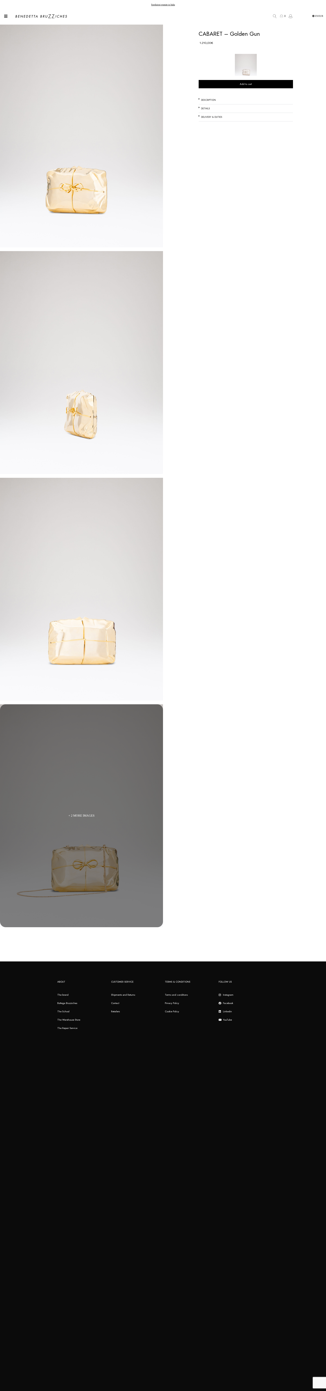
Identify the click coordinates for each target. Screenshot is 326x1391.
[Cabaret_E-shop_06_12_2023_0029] (81, 136)
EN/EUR (318, 16)
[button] (246, 100)
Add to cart (246, 84)
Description (208, 100)
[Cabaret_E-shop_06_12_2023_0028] (81, 362)
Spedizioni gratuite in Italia (163, 4)
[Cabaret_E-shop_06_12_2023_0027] (81, 589)
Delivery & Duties (211, 117)
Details (205, 108)
